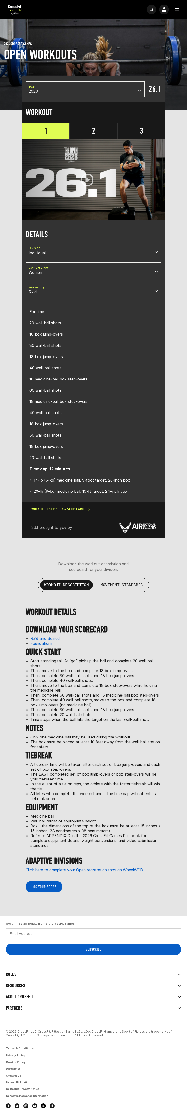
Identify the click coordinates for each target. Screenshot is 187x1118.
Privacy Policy (15, 1055)
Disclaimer (13, 1068)
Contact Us (13, 1075)
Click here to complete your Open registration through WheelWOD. (85, 869)
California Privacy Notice (22, 1089)
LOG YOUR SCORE (44, 886)
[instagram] (25, 1106)
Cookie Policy (15, 1062)
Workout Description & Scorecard (57, 509)
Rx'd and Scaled (45, 638)
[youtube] (34, 1106)
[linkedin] (43, 1106)
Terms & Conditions (20, 1048)
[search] (151, 9)
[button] (177, 9)
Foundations (41, 643)
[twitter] (17, 1106)
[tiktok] (52, 1106)
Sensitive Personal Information (27, 1095)
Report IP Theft (16, 1082)
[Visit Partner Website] (137, 527)
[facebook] (8, 1106)
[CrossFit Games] (15, 9)
